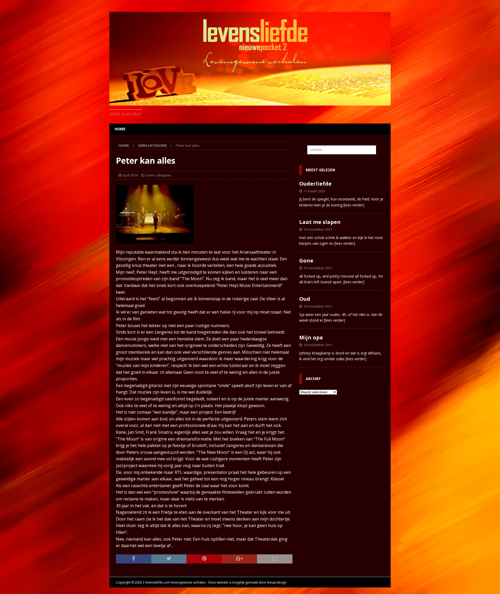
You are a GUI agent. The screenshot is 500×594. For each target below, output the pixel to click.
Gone (306, 260)
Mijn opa (311, 337)
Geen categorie (158, 175)
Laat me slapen (320, 221)
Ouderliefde (315, 183)
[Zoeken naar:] (341, 149)
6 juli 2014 (130, 175)
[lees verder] (353, 205)
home (120, 128)
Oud (304, 298)
